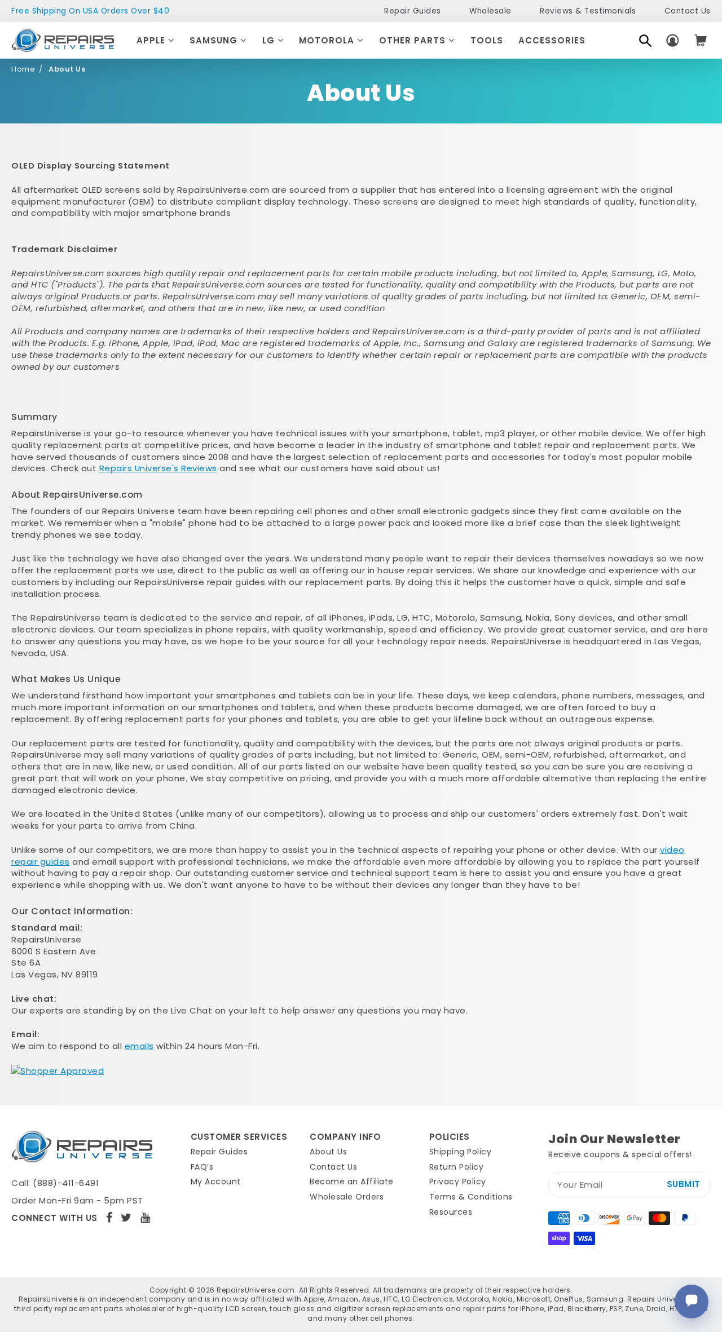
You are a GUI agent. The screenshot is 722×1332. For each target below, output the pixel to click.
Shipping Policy (460, 1151)
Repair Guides (412, 11)
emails (139, 1046)
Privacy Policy (457, 1181)
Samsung (215, 40)
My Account (216, 1181)
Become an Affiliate (352, 1181)
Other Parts (413, 40)
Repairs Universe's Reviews (158, 468)
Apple (152, 40)
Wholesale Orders (347, 1196)
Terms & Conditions (471, 1196)
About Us (328, 1151)
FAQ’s (202, 1166)
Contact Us (687, 11)
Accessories (551, 40)
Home (23, 69)
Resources (451, 1212)
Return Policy (456, 1166)
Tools (486, 40)
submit (684, 1184)
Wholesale (490, 11)
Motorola (328, 40)
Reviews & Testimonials (588, 11)
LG (270, 40)
